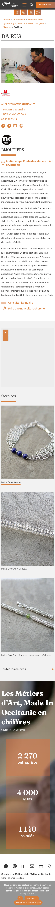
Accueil (6, 19)
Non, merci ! (32, 898)
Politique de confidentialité (28, 902)
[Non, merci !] (51, 894)
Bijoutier (7, 27)
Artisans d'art (19, 19)
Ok (20, 898)
